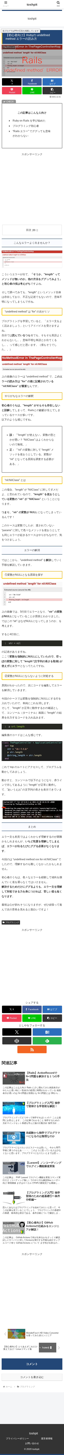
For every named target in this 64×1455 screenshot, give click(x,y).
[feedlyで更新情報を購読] (47, 1040)
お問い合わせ (32, 1443)
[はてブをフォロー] (47, 1032)
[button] (52, 90)
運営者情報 (47, 1438)
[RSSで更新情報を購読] (32, 1049)
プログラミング (12, 922)
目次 (28, 230)
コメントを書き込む (32, 1377)
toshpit (32, 4)
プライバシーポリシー (17, 1438)
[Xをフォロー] (17, 1032)
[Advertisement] (32, 189)
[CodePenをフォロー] (17, 1040)
